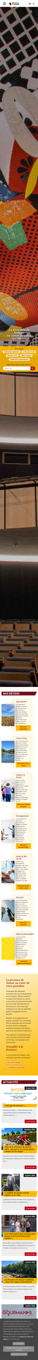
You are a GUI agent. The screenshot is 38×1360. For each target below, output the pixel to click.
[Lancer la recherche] (32, 368)
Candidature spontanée (16, 1067)
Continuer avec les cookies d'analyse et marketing (18, 1349)
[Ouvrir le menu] (4, 3)
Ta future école (12, 356)
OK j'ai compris (18, 1344)
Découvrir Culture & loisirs (23, 805)
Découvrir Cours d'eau (23, 765)
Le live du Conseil (28, 352)
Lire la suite (30, 1121)
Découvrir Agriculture (23, 728)
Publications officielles (11, 352)
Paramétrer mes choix (19, 1354)
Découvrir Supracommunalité (24, 962)
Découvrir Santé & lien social (23, 887)
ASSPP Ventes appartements (19, 359)
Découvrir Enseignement (23, 846)
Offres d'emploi (26, 356)
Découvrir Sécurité (23, 924)
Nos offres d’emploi (14, 1062)
